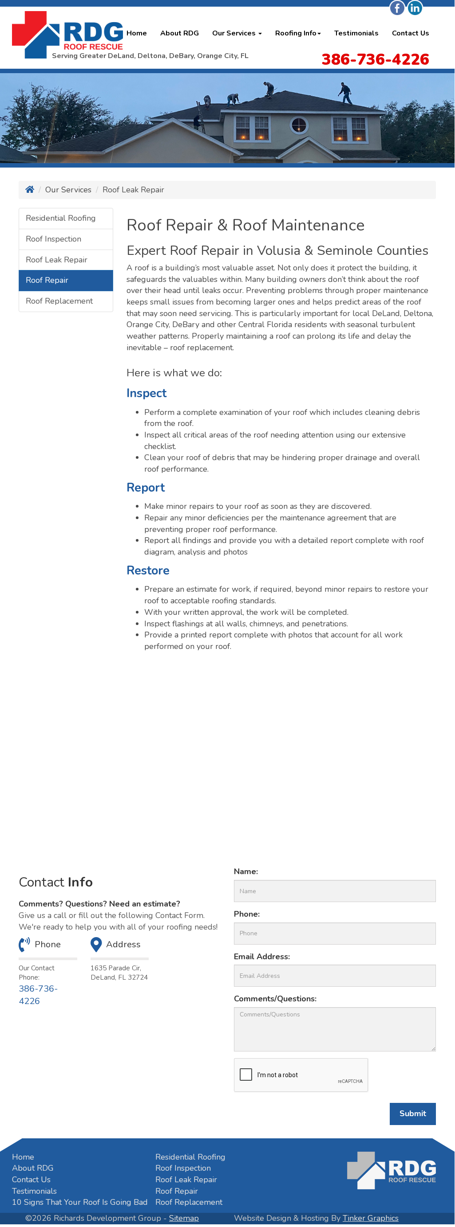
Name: (246, 871)
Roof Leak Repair (56, 259)
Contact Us (410, 33)
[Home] (29, 189)
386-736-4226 (38, 995)
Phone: (247, 914)
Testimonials (356, 33)
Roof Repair (47, 280)
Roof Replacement (59, 301)
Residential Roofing (61, 218)
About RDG (179, 33)
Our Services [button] (234, 33)
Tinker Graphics (371, 1218)
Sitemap (184, 1218)
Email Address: (262, 956)
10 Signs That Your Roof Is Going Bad (80, 1202)
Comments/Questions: (275, 998)
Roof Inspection (53, 239)
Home (137, 33)
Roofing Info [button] (296, 33)
